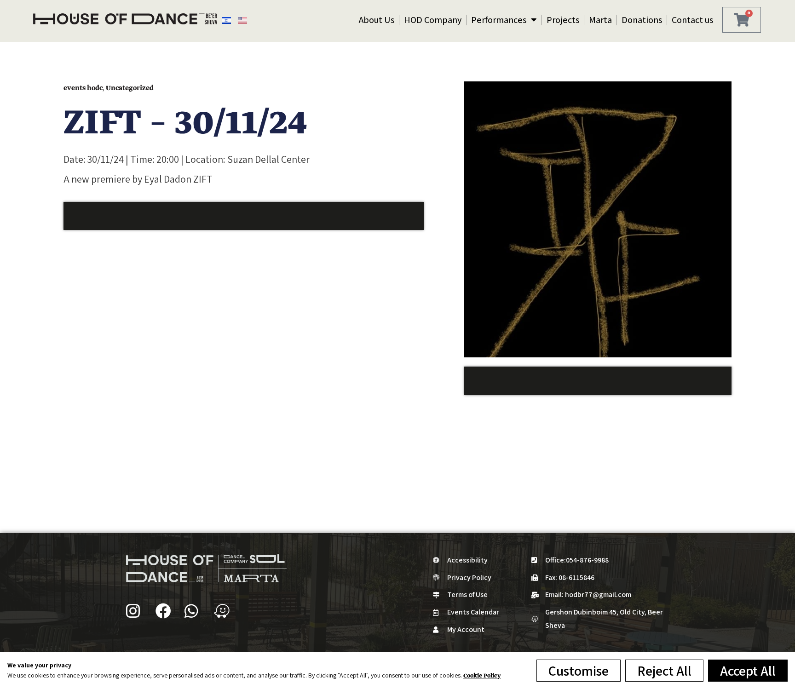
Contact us (692, 20)
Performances (498, 20)
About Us (376, 20)
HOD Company (432, 20)
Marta (600, 20)
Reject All (664, 670)
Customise (578, 670)
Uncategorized (130, 88)
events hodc (83, 88)
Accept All (748, 670)
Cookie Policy (482, 676)
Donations (642, 20)
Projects (563, 20)
